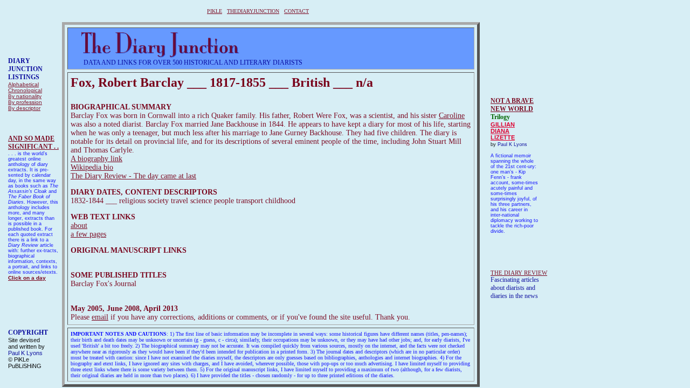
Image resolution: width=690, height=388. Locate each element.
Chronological (25, 90)
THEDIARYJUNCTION (253, 11)
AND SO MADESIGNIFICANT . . (33, 142)
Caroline (452, 116)
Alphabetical (23, 84)
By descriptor (24, 108)
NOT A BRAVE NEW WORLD (512, 105)
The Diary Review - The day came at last (133, 176)
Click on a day (27, 278)
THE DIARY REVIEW (519, 272)
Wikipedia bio (92, 167)
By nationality (25, 96)
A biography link (96, 159)
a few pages (88, 234)
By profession (25, 102)
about (79, 225)
